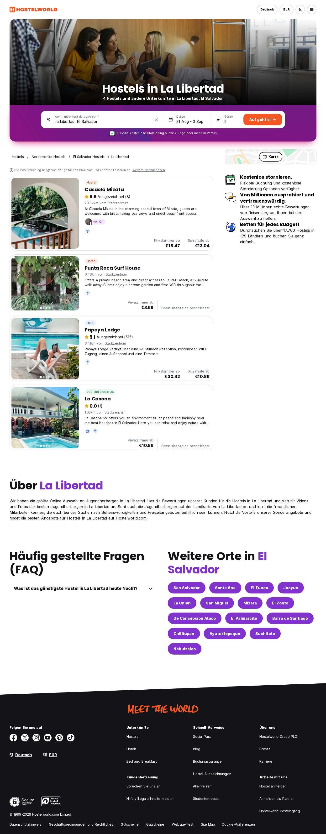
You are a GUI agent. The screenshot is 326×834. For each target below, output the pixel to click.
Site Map (208, 824)
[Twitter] (25, 737)
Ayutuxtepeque (225, 633)
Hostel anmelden (273, 786)
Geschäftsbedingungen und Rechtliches (81, 824)
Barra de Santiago (290, 618)
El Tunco (259, 587)
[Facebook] (13, 737)
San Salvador (187, 587)
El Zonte (280, 603)
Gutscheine (130, 824)
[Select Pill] (300, 9)
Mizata (250, 603)
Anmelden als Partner (276, 799)
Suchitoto (265, 633)
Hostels (132, 736)
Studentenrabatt (206, 799)
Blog (196, 749)
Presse (265, 749)
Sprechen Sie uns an (143, 786)
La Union (182, 603)
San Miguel (217, 603)
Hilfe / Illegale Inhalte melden (150, 799)
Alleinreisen (202, 786)
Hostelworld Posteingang (279, 811)
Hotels (131, 749)
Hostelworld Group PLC (278, 736)
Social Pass (202, 736)
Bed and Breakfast (100, 391)
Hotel (91, 323)
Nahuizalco (185, 648)
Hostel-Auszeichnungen (212, 774)
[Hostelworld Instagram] (36, 737)
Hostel (91, 182)
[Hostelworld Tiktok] (70, 737)
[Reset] (156, 119)
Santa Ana (225, 587)
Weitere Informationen (148, 170)
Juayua (290, 587)
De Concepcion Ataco (195, 618)
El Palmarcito (244, 618)
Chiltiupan (184, 633)
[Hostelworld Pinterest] (59, 737)
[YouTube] (48, 737)
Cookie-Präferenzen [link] (238, 824)
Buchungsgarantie (207, 761)
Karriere (265, 761)
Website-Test (182, 824)
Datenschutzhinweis (25, 824)
